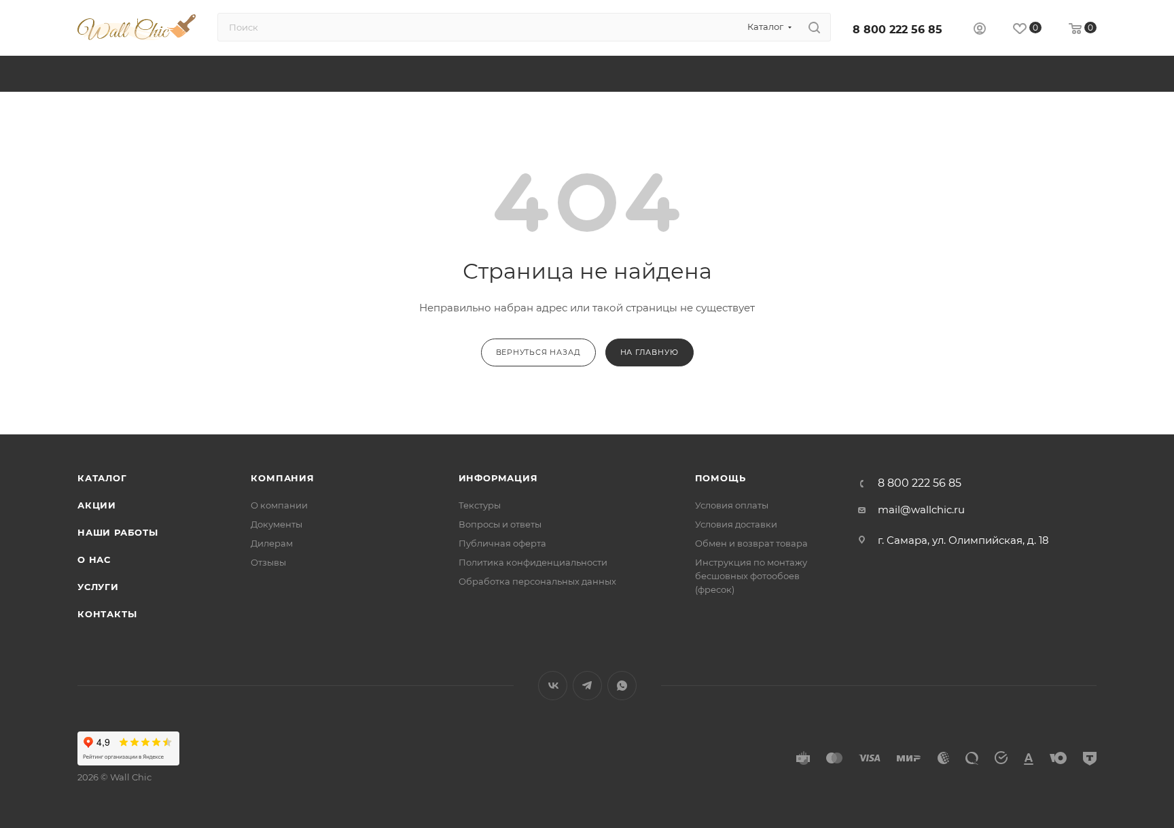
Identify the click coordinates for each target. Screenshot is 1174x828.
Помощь (720, 477)
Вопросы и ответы (500, 524)
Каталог (102, 477)
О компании (279, 505)
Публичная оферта (502, 543)
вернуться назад (538, 352)
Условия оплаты (731, 505)
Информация (498, 477)
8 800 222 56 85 (897, 29)
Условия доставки (736, 524)
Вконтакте (552, 685)
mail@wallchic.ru (921, 509)
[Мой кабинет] (980, 30)
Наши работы (117, 532)
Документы (276, 524)
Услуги (98, 586)
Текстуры (480, 505)
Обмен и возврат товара (751, 543)
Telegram (587, 685)
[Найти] (814, 27)
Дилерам (272, 543)
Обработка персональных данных (537, 581)
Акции (96, 505)
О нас (94, 559)
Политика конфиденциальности (533, 562)
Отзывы (268, 562)
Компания (282, 477)
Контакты (107, 613)
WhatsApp (622, 685)
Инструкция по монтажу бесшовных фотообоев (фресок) (751, 576)
